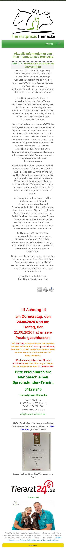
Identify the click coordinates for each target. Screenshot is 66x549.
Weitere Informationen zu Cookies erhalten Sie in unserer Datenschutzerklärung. (35, 538)
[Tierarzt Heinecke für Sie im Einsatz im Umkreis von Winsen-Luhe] (33, 23)
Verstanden (33, 545)
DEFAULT (17, 63)
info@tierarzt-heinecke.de (32, 414)
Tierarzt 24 (33, 497)
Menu (49, 43)
